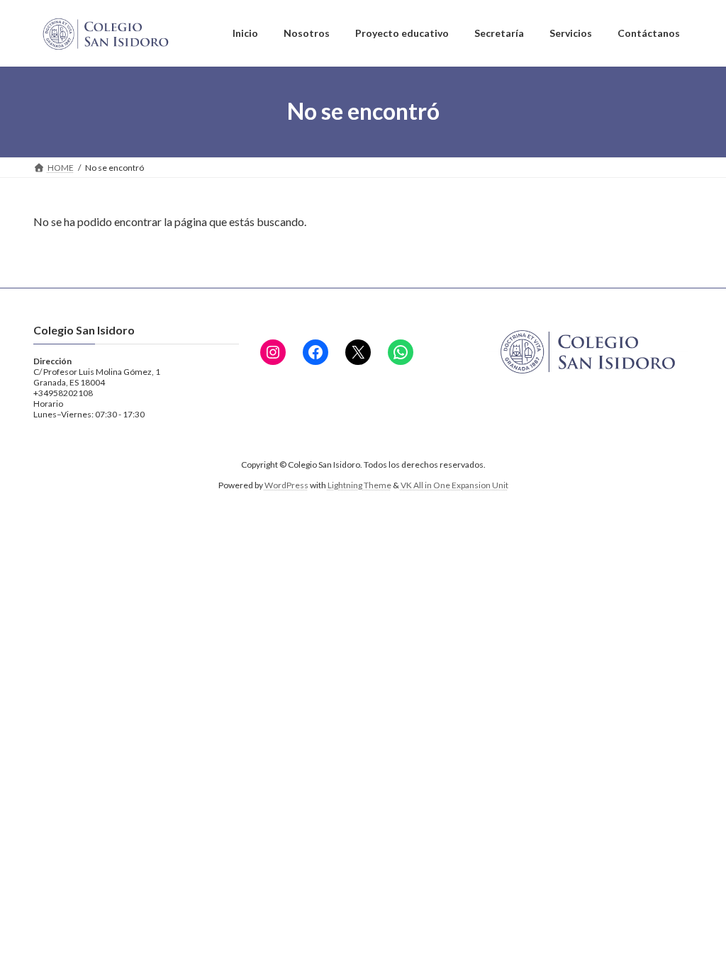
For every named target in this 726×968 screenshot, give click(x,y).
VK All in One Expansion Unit (454, 485)
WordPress (286, 485)
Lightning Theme (359, 485)
